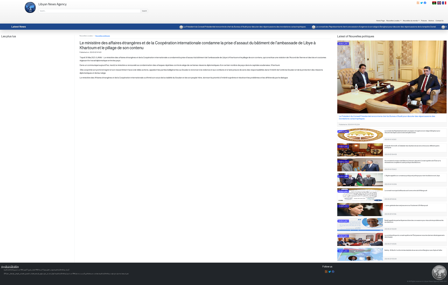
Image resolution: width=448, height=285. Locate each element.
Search (144, 10)
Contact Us (439, 21)
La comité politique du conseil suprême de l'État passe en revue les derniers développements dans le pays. (414, 236)
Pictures (424, 21)
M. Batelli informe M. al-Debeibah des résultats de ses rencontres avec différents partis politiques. (412, 146)
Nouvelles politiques (102, 36)
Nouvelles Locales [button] (393, 21)
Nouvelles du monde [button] (410, 21)
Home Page (380, 21)
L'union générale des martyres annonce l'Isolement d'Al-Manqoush (406, 205)
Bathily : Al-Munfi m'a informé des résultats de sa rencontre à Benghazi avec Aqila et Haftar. (414, 250)
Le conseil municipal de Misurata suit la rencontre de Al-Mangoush (406, 190)
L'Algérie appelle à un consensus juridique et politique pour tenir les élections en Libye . (412, 175)
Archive (431, 21)
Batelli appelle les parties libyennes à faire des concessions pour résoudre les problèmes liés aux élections (414, 221)
